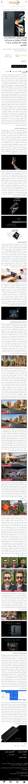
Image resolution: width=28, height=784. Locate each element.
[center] (2, 6)
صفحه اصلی (23, 9)
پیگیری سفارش (9, 752)
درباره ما (25, 755)
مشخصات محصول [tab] (16, 71)
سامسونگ (7, 55)
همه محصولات (23, 746)
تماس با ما (11, 755)
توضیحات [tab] (24, 71)
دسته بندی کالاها (15, 9)
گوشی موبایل (7, 9)
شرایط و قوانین (23, 757)
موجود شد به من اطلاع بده (19, 66)
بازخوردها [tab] (8, 71)
